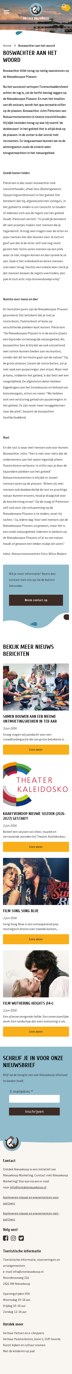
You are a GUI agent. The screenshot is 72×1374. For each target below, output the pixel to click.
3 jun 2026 (10, 728)
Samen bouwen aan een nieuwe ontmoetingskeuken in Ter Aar (30, 719)
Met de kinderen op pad (19, 1351)
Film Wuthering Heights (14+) (28, 1003)
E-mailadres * (21, 1091)
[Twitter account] (22, 1239)
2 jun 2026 (10, 825)
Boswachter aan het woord (36, 45)
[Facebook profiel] (6, 1239)
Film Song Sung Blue (21, 911)
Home (7, 45)
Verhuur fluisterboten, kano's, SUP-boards (32, 1339)
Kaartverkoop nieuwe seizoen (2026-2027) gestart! (34, 816)
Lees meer (36, 749)
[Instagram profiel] (14, 1239)
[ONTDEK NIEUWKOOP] (36, 9)
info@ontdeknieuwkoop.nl (28, 1187)
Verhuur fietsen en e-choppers (23, 1333)
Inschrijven (34, 1111)
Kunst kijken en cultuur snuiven (24, 1345)
